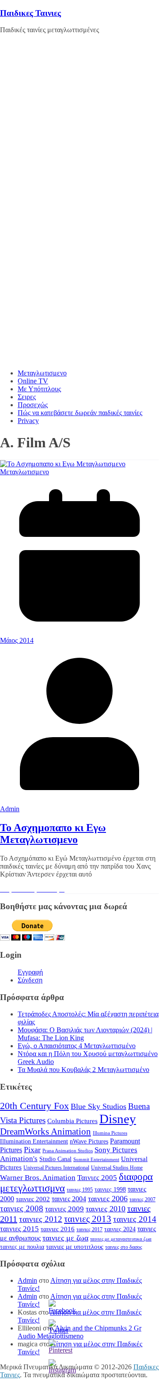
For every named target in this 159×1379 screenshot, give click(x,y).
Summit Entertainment (96, 1159)
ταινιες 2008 (21, 1208)
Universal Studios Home (117, 1168)
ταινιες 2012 (40, 1219)
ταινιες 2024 (120, 1229)
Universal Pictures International (56, 1168)
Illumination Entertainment (34, 1141)
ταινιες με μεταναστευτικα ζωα (120, 1239)
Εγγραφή (30, 972)
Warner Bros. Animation (38, 1177)
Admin (9, 809)
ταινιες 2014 (134, 1219)
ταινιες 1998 (110, 1189)
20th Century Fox (34, 1105)
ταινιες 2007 (142, 1199)
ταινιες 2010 (105, 1208)
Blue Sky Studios (98, 1106)
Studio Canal (55, 1159)
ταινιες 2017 (89, 1229)
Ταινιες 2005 (97, 1177)
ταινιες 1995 (80, 1190)
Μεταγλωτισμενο (42, 373)
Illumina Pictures (110, 1133)
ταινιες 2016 (58, 1229)
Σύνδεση (30, 980)
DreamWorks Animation (45, 1131)
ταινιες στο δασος (123, 1247)
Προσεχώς (33, 404)
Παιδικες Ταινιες (30, 13)
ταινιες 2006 (108, 1198)
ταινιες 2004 (69, 1199)
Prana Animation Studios (67, 1150)
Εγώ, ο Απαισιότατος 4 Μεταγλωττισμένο (77, 1045)
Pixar (32, 1149)
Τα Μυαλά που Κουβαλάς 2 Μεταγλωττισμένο (83, 1069)
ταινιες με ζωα (65, 1237)
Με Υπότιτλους (39, 389)
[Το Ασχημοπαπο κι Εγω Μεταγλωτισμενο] (62, 464)
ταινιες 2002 (33, 1199)
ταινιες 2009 (64, 1209)
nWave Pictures (89, 1141)
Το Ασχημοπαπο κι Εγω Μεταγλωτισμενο (53, 833)
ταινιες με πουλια (22, 1247)
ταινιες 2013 (87, 1219)
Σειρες (27, 397)
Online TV (33, 381)
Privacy (28, 420)
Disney (117, 1119)
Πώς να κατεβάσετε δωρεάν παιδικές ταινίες (80, 412)
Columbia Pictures (72, 1120)
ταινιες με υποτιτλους (74, 1246)
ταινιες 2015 (19, 1229)
